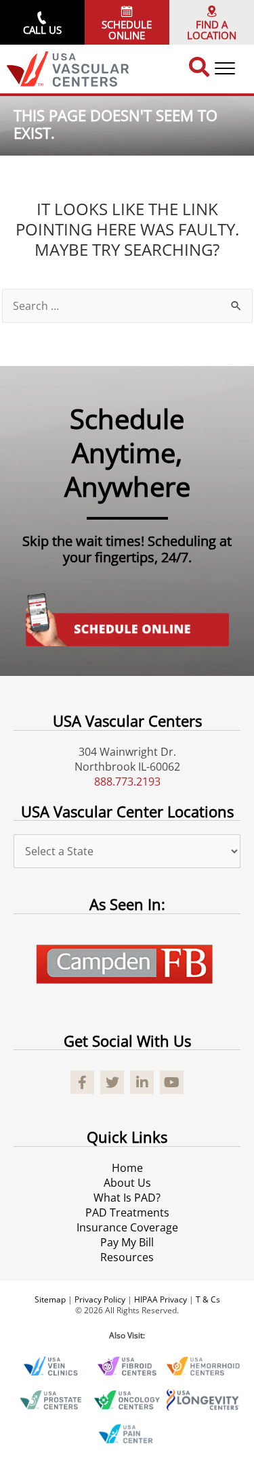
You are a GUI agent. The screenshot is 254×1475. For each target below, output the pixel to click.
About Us (127, 1182)
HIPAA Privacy (160, 1299)
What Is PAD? (127, 1197)
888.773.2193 (127, 781)
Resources (127, 1257)
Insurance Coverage (127, 1227)
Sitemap (50, 1299)
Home (127, 1167)
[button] (42, 22)
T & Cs (208, 1299)
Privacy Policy (100, 1299)
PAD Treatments (127, 1212)
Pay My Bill (127, 1242)
